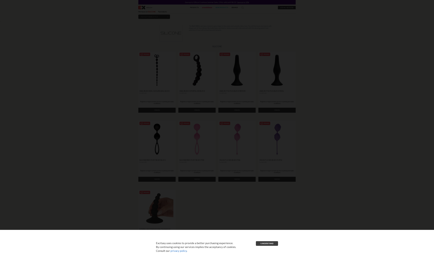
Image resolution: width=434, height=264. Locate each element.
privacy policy (178, 250)
